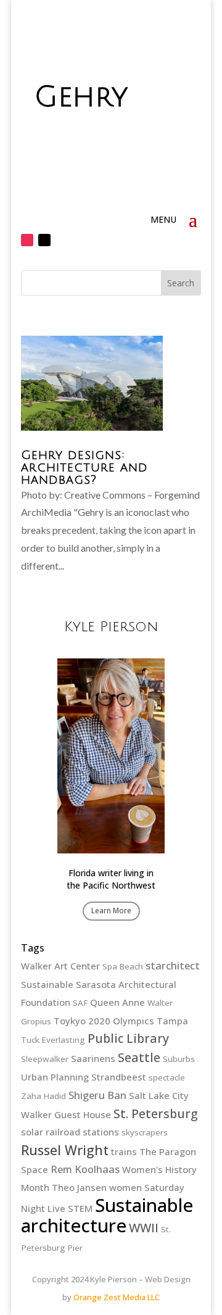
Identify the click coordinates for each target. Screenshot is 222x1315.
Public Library (128, 1038)
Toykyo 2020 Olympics (104, 1020)
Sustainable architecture (107, 1215)
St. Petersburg (155, 1113)
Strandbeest (118, 1077)
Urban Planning (55, 1077)
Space (34, 1169)
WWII (143, 1227)
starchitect (173, 965)
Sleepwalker (44, 1058)
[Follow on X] (44, 240)
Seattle (139, 1057)
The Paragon (167, 1151)
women (125, 1187)
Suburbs (179, 1058)
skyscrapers (144, 1132)
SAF (80, 1002)
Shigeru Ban (97, 1095)
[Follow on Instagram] (27, 240)
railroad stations (82, 1132)
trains (124, 1151)
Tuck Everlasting (53, 1039)
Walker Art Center (60, 966)
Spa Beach (122, 966)
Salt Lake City (159, 1095)
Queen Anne (117, 1002)
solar (32, 1132)
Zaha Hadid (43, 1095)
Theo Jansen (79, 1187)
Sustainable (47, 984)
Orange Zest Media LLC (116, 1297)
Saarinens (93, 1058)
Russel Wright (65, 1150)
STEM (80, 1208)
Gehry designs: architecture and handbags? (84, 468)
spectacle (167, 1077)
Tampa (172, 1020)
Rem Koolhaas (85, 1169)
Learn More (111, 910)
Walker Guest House (66, 1114)
